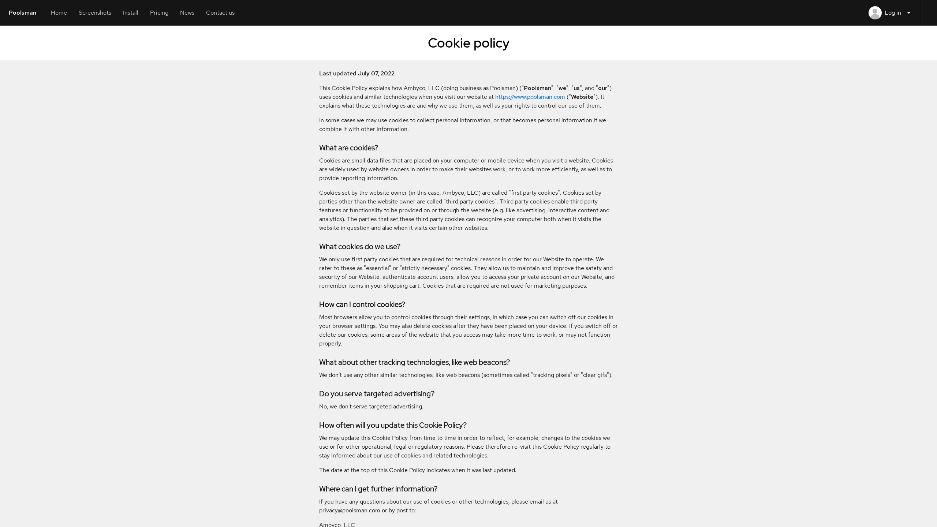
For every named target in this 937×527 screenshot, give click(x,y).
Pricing (159, 12)
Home (59, 12)
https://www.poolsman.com (530, 97)
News (187, 12)
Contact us (220, 12)
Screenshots (95, 12)
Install (130, 12)
